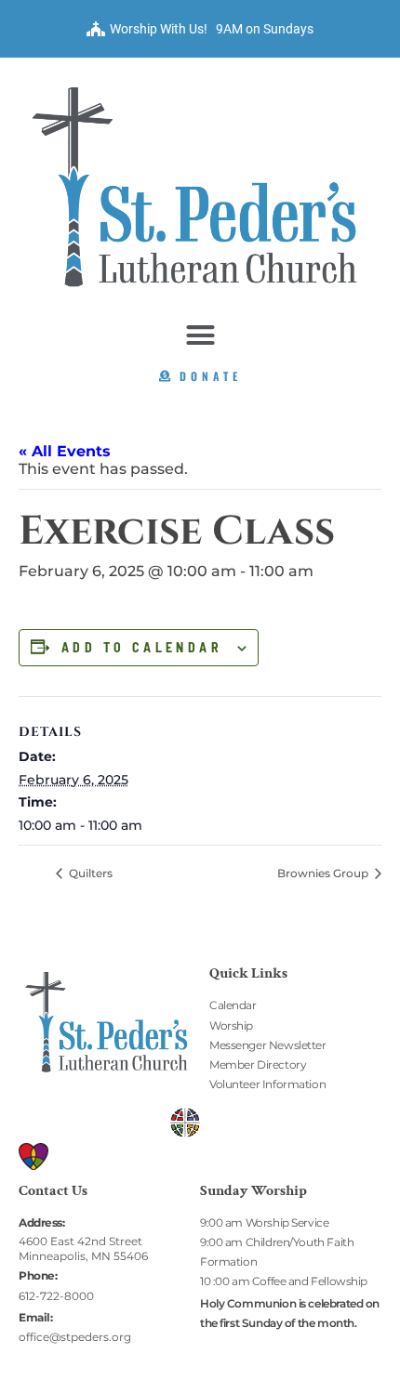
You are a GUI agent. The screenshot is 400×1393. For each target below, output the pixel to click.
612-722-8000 (56, 1296)
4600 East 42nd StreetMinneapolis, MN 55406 (83, 1248)
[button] (200, 334)
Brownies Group (324, 873)
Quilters (89, 873)
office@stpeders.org (75, 1337)
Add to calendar (141, 647)
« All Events (65, 451)
